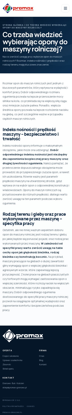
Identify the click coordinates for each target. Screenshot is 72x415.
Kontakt (43, 364)
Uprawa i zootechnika (12, 360)
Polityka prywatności (13, 406)
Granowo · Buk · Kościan (13, 383)
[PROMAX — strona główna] (24, 8)
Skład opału (8, 368)
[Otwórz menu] (65, 8)
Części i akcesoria (11, 356)
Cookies (30, 406)
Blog (41, 360)
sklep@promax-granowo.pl (15, 387)
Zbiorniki (7, 364)
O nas (41, 356)
